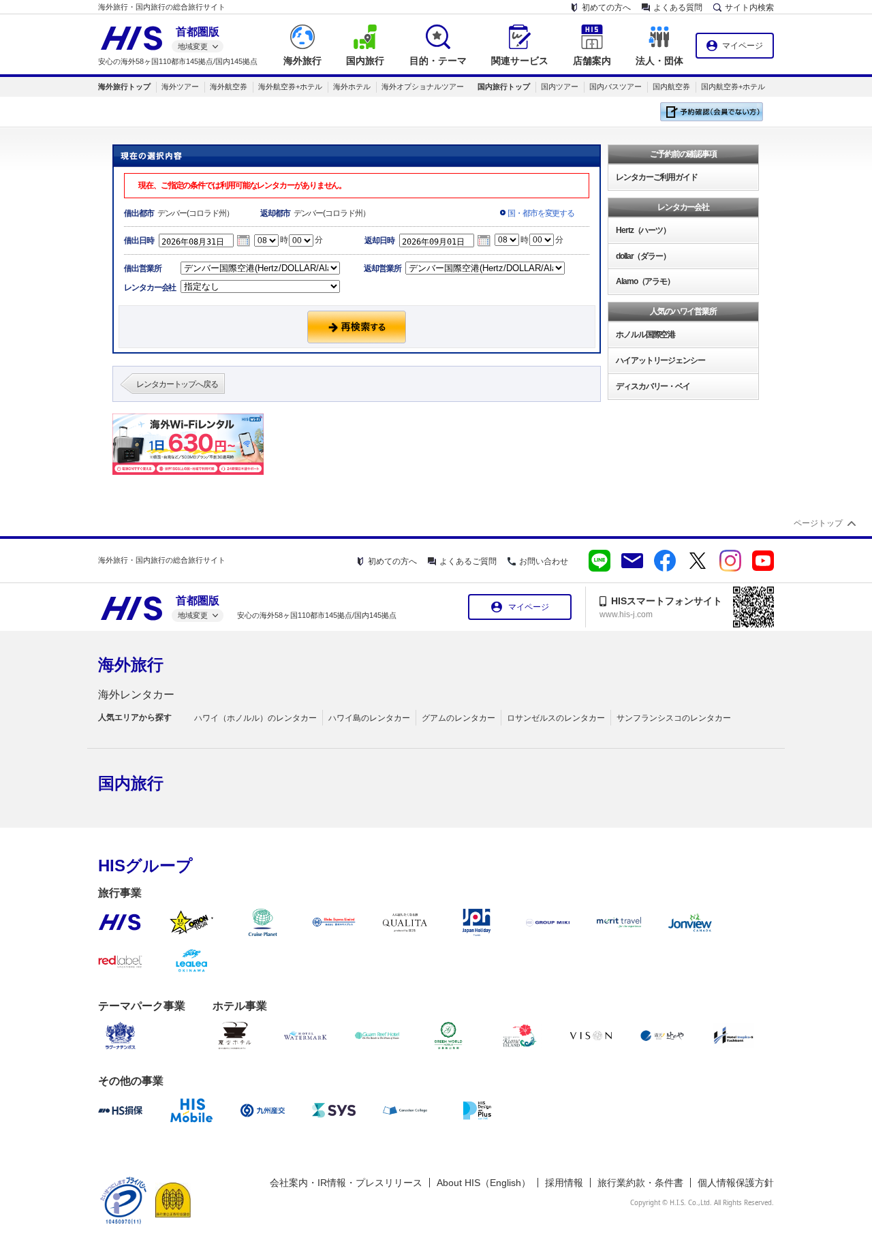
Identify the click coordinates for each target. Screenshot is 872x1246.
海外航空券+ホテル (290, 86)
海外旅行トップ (124, 86)
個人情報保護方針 (736, 1182)
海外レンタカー (136, 694)
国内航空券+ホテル (733, 86)
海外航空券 (228, 86)
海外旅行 (131, 664)
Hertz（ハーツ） (643, 230)
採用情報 (564, 1182)
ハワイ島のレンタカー (369, 718)
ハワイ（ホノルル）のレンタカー (255, 718)
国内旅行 (131, 783)
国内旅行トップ (504, 86)
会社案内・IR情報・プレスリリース (346, 1182)
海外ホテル (352, 86)
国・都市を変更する (541, 213)
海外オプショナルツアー (423, 86)
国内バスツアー (615, 86)
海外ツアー (180, 86)
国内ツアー (559, 86)
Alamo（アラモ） (645, 281)
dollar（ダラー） (643, 256)
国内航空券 (671, 86)
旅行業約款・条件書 (640, 1182)
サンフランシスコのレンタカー (674, 718)
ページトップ (818, 523)
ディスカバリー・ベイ (653, 386)
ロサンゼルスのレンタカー (556, 718)
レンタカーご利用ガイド (657, 177)
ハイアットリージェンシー (660, 360)
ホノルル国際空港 (645, 334)
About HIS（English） (484, 1182)
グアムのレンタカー (458, 718)
